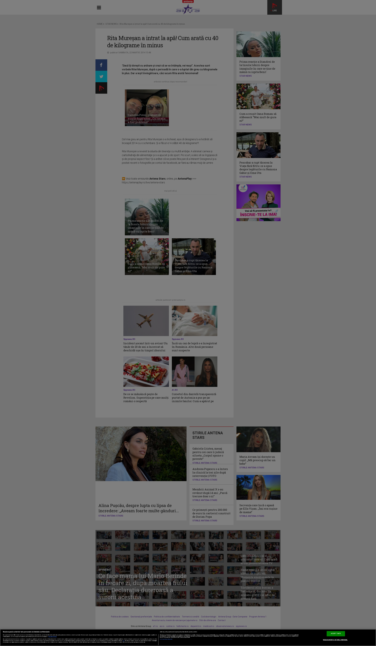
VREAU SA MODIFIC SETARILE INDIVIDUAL (335, 640)
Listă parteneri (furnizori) (166, 639)
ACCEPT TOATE (336, 633)
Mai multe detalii (52, 636)
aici (123, 640)
